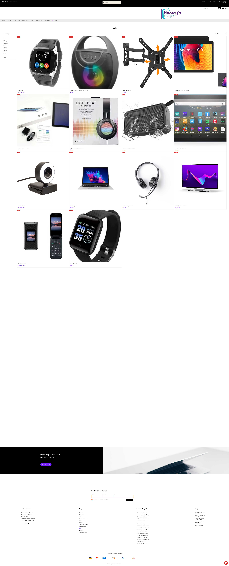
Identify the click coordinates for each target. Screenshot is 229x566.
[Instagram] (25, 524)
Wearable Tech (6, 48)
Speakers (5, 50)
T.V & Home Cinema (83, 524)
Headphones (6, 53)
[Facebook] (23, 524)
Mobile (5, 44)
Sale (80, 528)
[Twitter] (26, 524)
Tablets (5, 51)
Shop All (81, 512)
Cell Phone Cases (83, 532)
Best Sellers (6, 41)
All (4, 40)
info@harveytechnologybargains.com (28, 518)
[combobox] (221, 34)
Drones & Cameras (83, 518)
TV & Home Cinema (7, 46)
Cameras (5, 47)
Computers (6, 43)
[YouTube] (28, 524)
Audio (80, 520)
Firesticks (81, 530)
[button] (219, 8)
